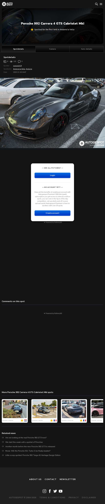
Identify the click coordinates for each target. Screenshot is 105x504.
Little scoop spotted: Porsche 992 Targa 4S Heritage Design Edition (32, 455)
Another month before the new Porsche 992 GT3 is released (30, 446)
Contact (50, 479)
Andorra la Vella (19, 69)
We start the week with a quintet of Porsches (24, 442)
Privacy (74, 497)
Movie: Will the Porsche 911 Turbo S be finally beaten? (27, 451)
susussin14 (17, 66)
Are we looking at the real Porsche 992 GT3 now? (25, 437)
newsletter (68, 479)
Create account (52, 213)
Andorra (29, 69)
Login (52, 175)
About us (35, 479)
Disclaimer (89, 497)
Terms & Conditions (52, 497)
